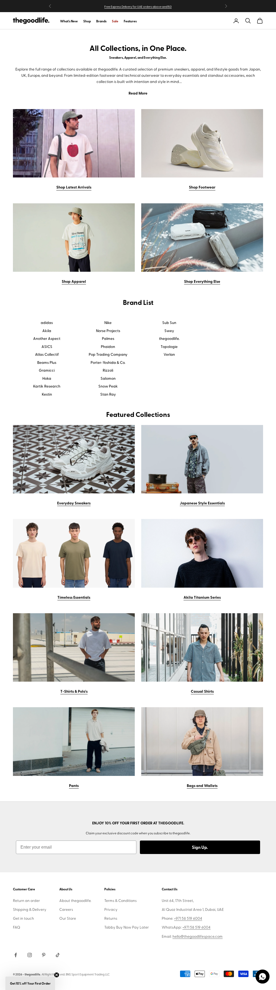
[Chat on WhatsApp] (263, 977)
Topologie (169, 346)
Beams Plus (46, 362)
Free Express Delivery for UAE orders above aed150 (138, 7)
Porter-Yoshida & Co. (108, 362)
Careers (66, 909)
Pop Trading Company (108, 354)
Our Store (67, 918)
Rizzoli (108, 370)
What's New (69, 21)
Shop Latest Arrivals (73, 187)
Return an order (26, 900)
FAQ (16, 927)
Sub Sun (169, 322)
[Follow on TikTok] (57, 955)
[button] (30, 983)
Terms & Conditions (120, 900)
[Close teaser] (56, 975)
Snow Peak (108, 386)
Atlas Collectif (47, 354)
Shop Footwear (202, 187)
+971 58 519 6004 (188, 918)
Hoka (46, 378)
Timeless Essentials (73, 597)
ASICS (47, 346)
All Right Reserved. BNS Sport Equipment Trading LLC (76, 974)
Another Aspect (46, 338)
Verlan (169, 354)
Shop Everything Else (202, 281)
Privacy (111, 909)
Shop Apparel (74, 281)
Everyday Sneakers (74, 503)
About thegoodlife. (75, 900)
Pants (74, 785)
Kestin (47, 394)
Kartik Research (46, 386)
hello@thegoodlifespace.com (197, 936)
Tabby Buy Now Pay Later (126, 927)
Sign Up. (200, 847)
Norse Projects (108, 330)
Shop (87, 21)
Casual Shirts (202, 691)
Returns (110, 918)
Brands (101, 21)
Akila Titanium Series (202, 597)
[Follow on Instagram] (29, 955)
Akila (46, 330)
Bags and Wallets (202, 785)
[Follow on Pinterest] (43, 955)
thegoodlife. (169, 338)
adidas (47, 322)
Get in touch (23, 918)
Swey (169, 330)
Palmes (108, 338)
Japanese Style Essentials (202, 503)
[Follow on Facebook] (15, 955)
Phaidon (108, 346)
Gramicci (47, 370)
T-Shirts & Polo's (74, 691)
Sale (115, 21)
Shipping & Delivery (29, 909)
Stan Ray (108, 394)
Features (130, 21)
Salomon (108, 378)
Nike (108, 322)
